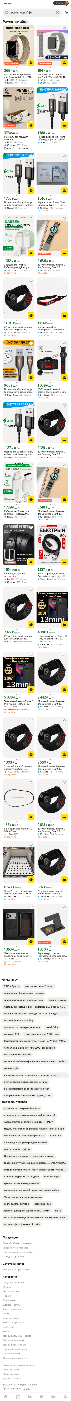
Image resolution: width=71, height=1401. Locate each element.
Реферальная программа (16, 1269)
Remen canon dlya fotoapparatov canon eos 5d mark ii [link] (52, 328)
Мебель (7, 1287)
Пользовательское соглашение (19, 1365)
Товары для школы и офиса (17, 1336)
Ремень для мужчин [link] (14, 573)
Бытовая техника (12, 1291)
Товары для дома (12, 1309)
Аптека (6, 1313)
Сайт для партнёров (13, 1256)
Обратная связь (11, 1369)
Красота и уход (11, 1318)
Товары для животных (14, 1344)
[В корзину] (31, 63)
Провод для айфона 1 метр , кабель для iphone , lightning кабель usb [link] (52, 138)
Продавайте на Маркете (15, 1247)
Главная (6, 1397)
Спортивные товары (13, 1340)
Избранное (41, 1397)
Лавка (30, 1397)
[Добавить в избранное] (31, 28)
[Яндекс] (26, 1389)
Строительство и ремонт (15, 1349)
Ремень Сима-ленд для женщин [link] (16, 138)
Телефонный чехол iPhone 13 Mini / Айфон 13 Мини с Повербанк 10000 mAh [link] (52, 637)
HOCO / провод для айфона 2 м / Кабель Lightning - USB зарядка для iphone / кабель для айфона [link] (52, 574)
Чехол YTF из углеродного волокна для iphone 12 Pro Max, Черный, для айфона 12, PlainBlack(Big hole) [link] (18, 892)
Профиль (65, 1397)
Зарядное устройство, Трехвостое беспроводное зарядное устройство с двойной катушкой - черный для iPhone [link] (51, 954)
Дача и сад (8, 1327)
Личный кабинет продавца (17, 1243)
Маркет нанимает (12, 1374)
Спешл (18, 1397)
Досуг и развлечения (14, 1282)
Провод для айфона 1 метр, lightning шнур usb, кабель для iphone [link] (18, 390)
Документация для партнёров (18, 1252)
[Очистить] (57, 13)
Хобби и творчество (13, 1322)
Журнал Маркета (12, 1378)
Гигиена (7, 1296)
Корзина (53, 1397)
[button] (66, 12)
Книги (6, 1331)
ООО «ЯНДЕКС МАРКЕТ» (24, 1384)
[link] (12, 986)
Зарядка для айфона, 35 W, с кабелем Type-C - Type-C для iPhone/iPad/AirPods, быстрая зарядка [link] (51, 203)
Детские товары (11, 1353)
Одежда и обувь (11, 1305)
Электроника (10, 1300)
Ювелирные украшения (15, 1358)
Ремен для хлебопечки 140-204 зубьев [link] (18, 830)
